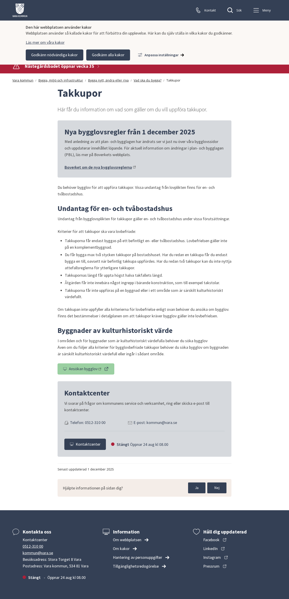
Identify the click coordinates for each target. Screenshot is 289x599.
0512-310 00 (33, 546)
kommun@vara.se (38, 552)
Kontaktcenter (88, 444)
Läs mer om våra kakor (45, 42)
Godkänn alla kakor (108, 54)
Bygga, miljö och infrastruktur (60, 80)
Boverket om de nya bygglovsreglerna (100, 167)
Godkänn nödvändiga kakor (54, 54)
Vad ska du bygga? (147, 80)
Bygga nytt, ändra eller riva (108, 80)
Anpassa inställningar (161, 55)
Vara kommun (22, 80)
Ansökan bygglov (91, 369)
